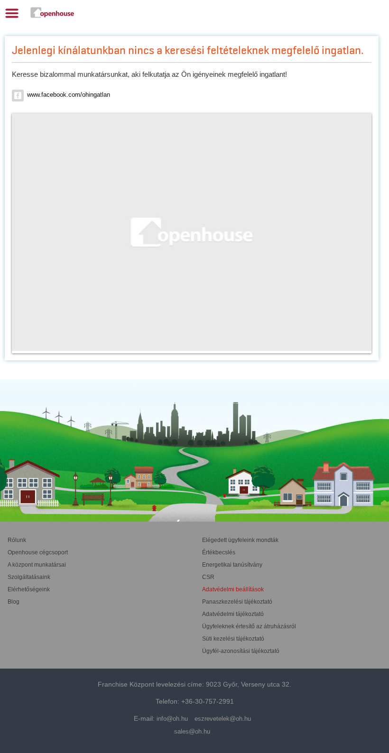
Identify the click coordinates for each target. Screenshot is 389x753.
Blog (13, 601)
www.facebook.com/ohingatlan (68, 94)
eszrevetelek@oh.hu (222, 718)
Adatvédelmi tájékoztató (233, 614)
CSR (208, 577)
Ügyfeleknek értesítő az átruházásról (249, 626)
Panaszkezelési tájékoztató (237, 601)
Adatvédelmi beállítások (233, 589)
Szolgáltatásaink (29, 577)
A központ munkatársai (37, 564)
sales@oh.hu (192, 731)
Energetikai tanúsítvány (232, 564)
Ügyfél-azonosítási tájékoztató (240, 651)
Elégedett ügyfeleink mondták (240, 540)
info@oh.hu (172, 718)
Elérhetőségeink (29, 589)
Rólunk (17, 540)
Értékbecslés (218, 552)
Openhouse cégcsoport (38, 552)
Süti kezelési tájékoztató (233, 638)
